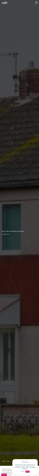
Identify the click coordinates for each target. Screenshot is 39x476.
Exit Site (4, 474)
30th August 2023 (5, 234)
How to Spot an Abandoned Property (13, 231)
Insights (4, 461)
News (8, 461)
